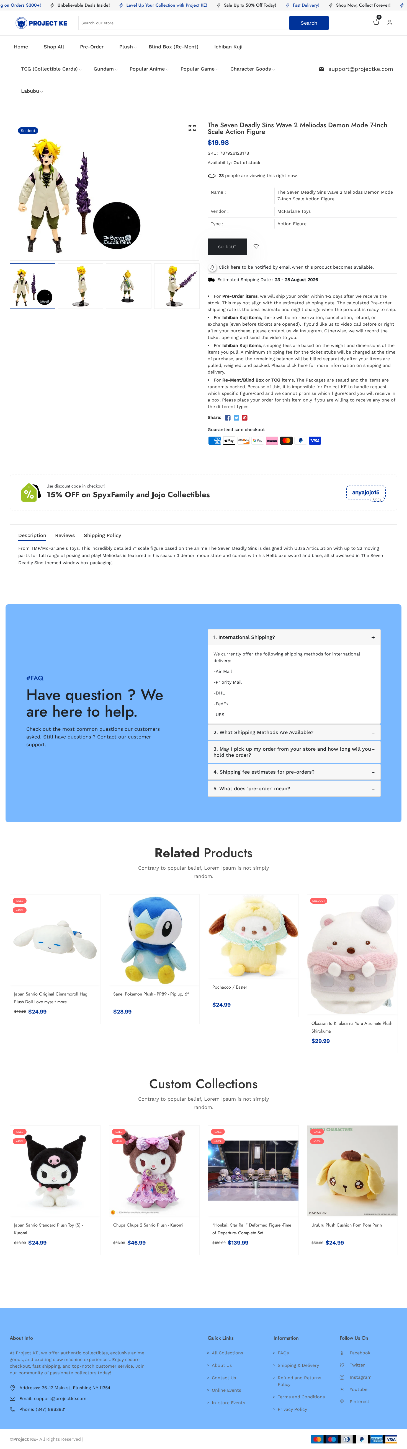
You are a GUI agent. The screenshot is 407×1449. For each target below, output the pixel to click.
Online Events (226, 1390)
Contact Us (224, 1377)
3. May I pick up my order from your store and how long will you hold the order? (292, 752)
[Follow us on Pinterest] (245, 418)
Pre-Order (92, 47)
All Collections (227, 1352)
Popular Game (198, 69)
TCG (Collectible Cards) (49, 69)
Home (21, 47)
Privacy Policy (292, 1409)
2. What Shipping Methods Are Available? (263, 732)
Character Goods (250, 69)
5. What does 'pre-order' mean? (251, 788)
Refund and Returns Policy (299, 1381)
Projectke (95, 1439)
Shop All (54, 47)
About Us (222, 1365)
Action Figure (291, 223)
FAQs (283, 1352)
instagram (361, 1377)
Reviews (65, 535)
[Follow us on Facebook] (228, 418)
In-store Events (228, 1402)
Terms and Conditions (301, 1396)
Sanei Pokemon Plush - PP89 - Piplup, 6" (151, 994)
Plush (126, 47)
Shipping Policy (102, 535)
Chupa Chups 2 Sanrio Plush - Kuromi (148, 1225)
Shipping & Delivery (298, 1365)
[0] (376, 23)
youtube (358, 1389)
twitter (357, 1365)
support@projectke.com (360, 69)
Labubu (30, 91)
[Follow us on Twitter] (236, 418)
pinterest (359, 1401)
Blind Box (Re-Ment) (174, 47)
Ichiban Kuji (228, 47)
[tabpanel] (32, 286)
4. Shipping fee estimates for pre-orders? (264, 772)
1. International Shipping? (244, 637)
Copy (377, 499)
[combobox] (203, 23)
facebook (360, 1352)
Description (32, 535)
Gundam (104, 69)
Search (309, 23)
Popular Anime (147, 69)
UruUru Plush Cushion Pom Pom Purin (346, 1225)
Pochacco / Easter (229, 987)
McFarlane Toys (294, 211)
